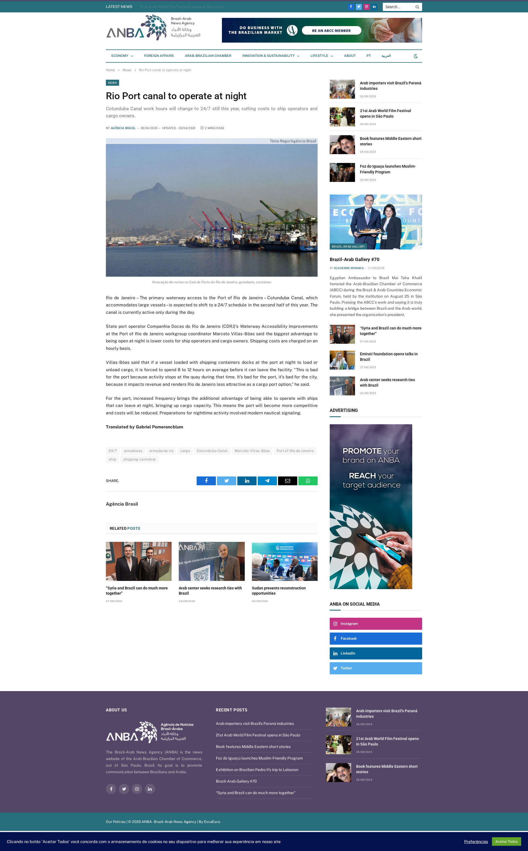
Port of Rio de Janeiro (295, 451)
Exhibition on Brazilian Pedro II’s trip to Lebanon (257, 769)
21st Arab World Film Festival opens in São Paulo (385, 113)
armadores (133, 451)
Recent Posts (231, 710)
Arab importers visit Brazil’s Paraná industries (390, 86)
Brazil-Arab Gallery (348, 246)
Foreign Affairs (159, 56)
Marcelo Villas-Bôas (252, 451)
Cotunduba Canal (212, 451)
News (112, 82)
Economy (119, 56)
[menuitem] (368, 56)
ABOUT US (116, 710)
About (350, 56)
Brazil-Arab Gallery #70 (355, 259)
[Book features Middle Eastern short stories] (342, 144)
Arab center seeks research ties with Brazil (210, 590)
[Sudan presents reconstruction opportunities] (285, 561)
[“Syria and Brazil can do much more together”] (139, 561)
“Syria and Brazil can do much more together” (137, 590)
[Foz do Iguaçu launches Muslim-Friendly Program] (342, 172)
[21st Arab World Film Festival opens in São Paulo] (342, 116)
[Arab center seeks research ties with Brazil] (211, 561)
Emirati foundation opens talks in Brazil (389, 357)
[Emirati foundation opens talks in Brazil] (342, 360)
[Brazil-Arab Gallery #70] (376, 222)
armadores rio (161, 451)
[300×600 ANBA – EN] (376, 506)
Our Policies (116, 822)
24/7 (113, 451)
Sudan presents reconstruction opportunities (279, 590)
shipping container (139, 459)
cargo (185, 451)
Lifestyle (319, 56)
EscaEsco (212, 822)
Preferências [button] (476, 841)
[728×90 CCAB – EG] (322, 41)
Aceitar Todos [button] (506, 841)
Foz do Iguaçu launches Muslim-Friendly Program (388, 169)
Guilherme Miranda (349, 268)
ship (112, 459)
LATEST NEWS (119, 6)
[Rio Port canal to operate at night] (212, 207)
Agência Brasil (123, 128)
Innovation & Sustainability (268, 56)
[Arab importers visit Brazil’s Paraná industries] (342, 89)
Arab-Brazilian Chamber (208, 56)
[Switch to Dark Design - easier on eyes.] (415, 56)
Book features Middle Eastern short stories (177, 6)
